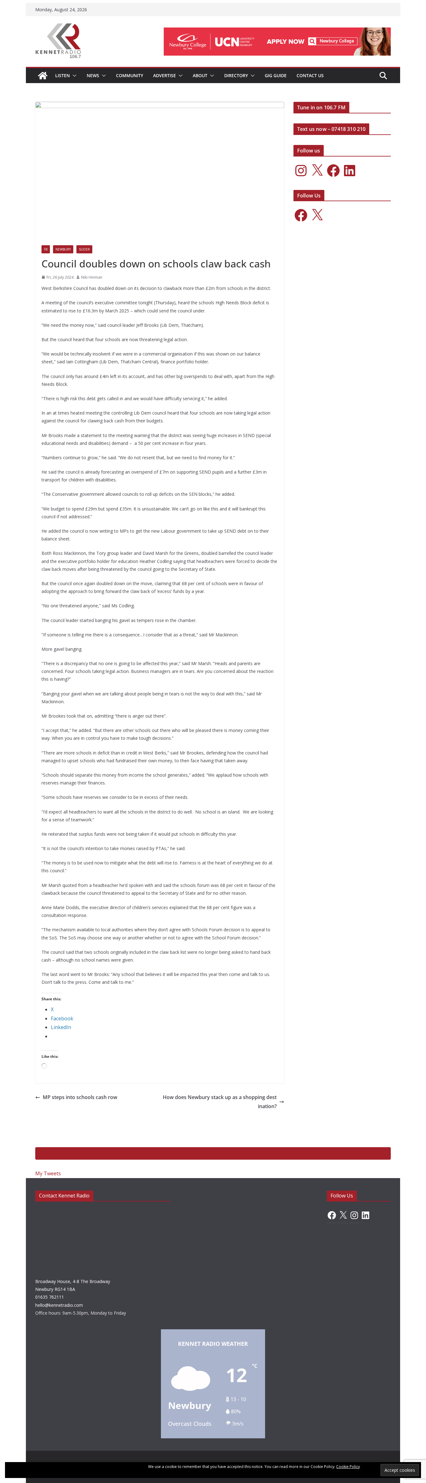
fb (45, 249)
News (93, 75)
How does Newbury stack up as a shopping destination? (220, 1102)
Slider (84, 249)
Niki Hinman (91, 277)
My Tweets (48, 1173)
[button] (73, 75)
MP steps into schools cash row (80, 1097)
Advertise (164, 75)
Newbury (63, 249)
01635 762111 (49, 1297)
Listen (62, 75)
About (200, 75)
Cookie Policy (348, 1466)
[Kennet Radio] (42, 75)
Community (129, 75)
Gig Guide (276, 75)
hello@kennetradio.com (59, 1305)
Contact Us (310, 75)
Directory (236, 75)
